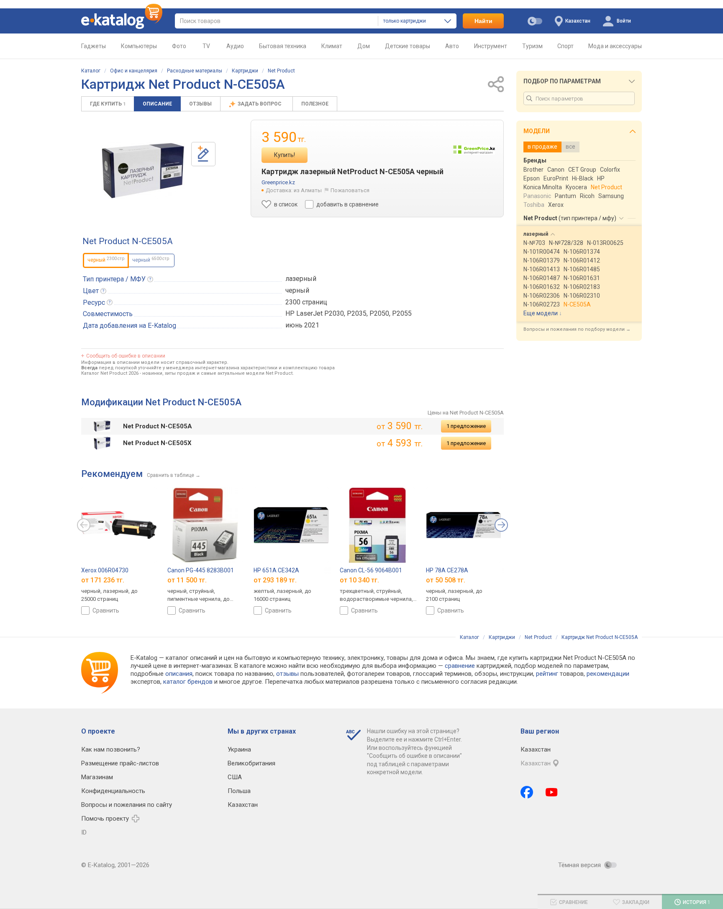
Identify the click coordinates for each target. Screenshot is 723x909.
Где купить (108, 104)
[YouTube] (552, 792)
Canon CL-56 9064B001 (371, 570)
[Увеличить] (143, 170)
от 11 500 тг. (187, 580)
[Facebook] (526, 792)
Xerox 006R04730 (104, 570)
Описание (157, 104)
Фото (179, 46)
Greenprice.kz (278, 182)
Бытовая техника (282, 46)
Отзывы (200, 104)
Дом (363, 46)
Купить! (284, 155)
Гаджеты (93, 46)
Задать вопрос (260, 104)
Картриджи (245, 71)
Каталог (90, 71)
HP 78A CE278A (447, 570)
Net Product (281, 71)
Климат (331, 46)
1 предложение (466, 426)
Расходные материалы (194, 71)
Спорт (565, 46)
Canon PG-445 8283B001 (200, 570)
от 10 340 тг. (359, 580)
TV (206, 46)
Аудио (235, 46)
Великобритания (251, 763)
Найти (483, 21)
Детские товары (407, 46)
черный (150, 259)
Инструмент (490, 46)
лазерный (300, 279)
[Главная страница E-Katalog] (121, 20)
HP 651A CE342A (276, 570)
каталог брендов (188, 681)
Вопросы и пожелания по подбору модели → (577, 329)
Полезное (314, 104)
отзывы (287, 673)
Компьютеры (139, 46)
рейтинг (547, 673)
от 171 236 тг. (102, 580)
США (235, 777)
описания (178, 673)
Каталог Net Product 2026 (109, 373)
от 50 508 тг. (445, 580)
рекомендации (608, 673)
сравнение (460, 666)
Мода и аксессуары (615, 46)
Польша (239, 791)
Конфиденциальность (113, 791)
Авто (452, 46)
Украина (239, 749)
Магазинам (97, 777)
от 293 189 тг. (275, 580)
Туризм (532, 46)
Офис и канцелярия (133, 71)
